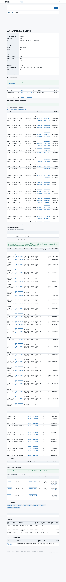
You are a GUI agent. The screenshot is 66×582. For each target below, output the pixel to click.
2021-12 (29, 423)
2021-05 (29, 425)
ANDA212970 (53, 484)
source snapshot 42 (34, 224)
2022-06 (29, 414)
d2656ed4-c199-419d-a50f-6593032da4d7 (34, 463)
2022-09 (29, 452)
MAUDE (54, 1)
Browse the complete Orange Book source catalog (22, 224)
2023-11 (29, 434)
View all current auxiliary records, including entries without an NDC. (40, 82)
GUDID (40, 1)
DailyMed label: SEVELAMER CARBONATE (14, 505)
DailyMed (30, 1)
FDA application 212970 (27, 505)
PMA (48, 1)
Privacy (50, 552)
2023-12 (29, 432)
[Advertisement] (33, 22)
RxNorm (25, 1)
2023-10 (29, 436)
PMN (51, 1)
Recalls (59, 1)
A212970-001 (9, 235)
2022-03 (29, 421)
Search (56, 8)
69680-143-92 (29, 94)
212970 (55, 482)
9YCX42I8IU (9, 516)
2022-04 (29, 416)
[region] (33, 92)
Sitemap (54, 552)
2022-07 (29, 455)
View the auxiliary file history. (22, 109)
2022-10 (29, 450)
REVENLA (9, 494)
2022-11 (29, 448)
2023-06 (29, 441)
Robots (57, 552)
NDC (22, 1)
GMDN (44, 1)
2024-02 (29, 430)
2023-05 (29, 443)
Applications (35, 1)
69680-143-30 (29, 92)
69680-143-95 (29, 97)
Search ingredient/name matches (13, 507)
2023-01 (29, 446)
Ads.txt (60, 552)
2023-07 (29, 439)
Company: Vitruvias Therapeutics (39, 505)
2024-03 (29, 427)
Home (9, 12)
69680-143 (22, 90)
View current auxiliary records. (12, 109)
